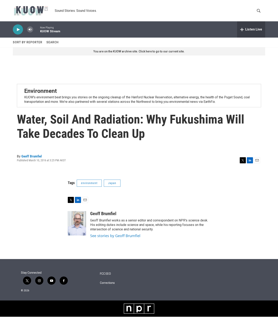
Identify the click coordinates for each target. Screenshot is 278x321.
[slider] (36, 29)
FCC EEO (105, 273)
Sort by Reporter (27, 42)
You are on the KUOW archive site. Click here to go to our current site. (139, 51)
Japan (112, 183)
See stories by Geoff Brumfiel (115, 235)
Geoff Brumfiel (31, 156)
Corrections (107, 282)
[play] (18, 29)
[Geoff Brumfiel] (77, 223)
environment (89, 183)
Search (52, 42)
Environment (40, 91)
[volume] (30, 29)
